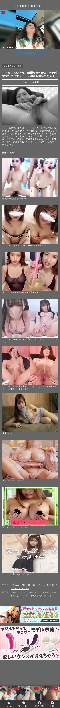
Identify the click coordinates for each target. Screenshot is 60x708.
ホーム (9, 706)
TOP (52, 706)
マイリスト (23, 706)
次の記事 (39, 706)
